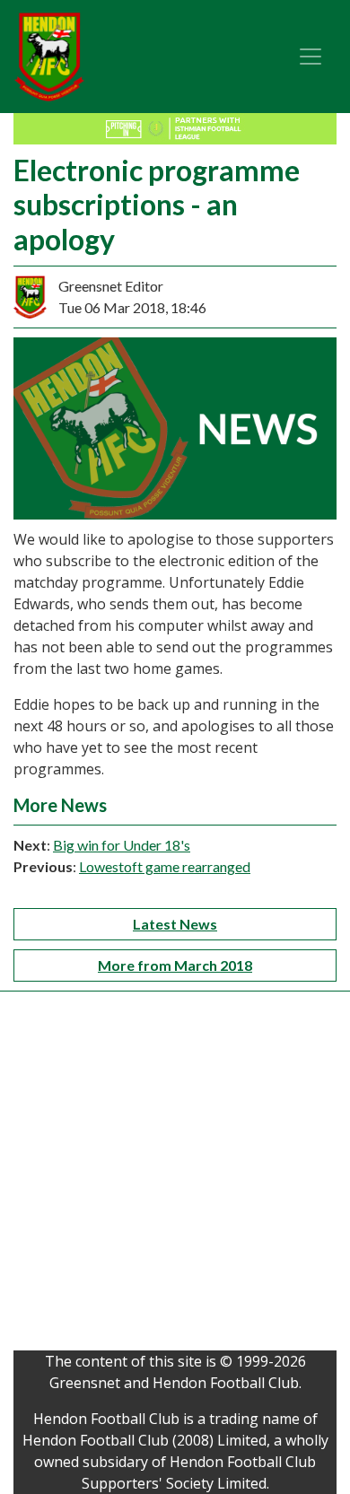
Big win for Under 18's (121, 844)
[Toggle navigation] (310, 56)
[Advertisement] (175, 1175)
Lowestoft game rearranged (164, 866)
